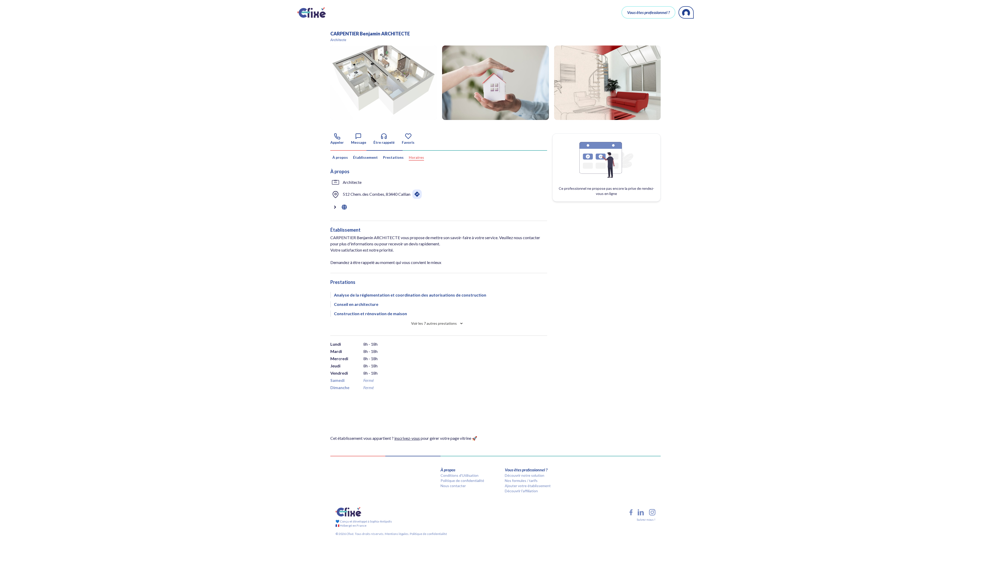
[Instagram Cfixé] (652, 512)
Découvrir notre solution (524, 475)
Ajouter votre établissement (528, 485)
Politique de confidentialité (462, 480)
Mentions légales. (396, 534)
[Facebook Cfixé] (631, 512)
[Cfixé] (311, 12)
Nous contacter (453, 485)
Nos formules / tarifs (521, 480)
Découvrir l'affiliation (521, 491)
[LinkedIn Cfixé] (641, 512)
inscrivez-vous (407, 438)
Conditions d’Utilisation (459, 475)
